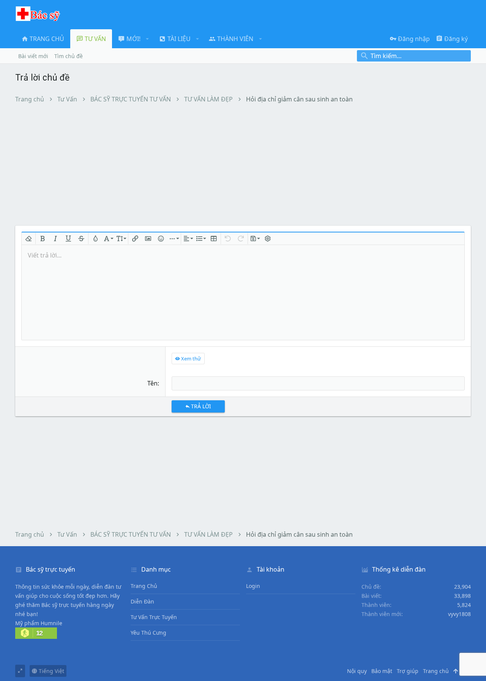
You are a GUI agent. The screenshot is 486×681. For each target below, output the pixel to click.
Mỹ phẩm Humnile (38, 623)
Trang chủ (144, 585)
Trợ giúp (407, 671)
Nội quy (357, 671)
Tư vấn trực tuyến (154, 617)
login (253, 585)
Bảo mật (381, 671)
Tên (152, 383)
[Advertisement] (243, 164)
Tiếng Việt (50, 671)
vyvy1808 (459, 614)
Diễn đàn (142, 601)
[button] (147, 38)
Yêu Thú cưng (148, 632)
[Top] (455, 671)
